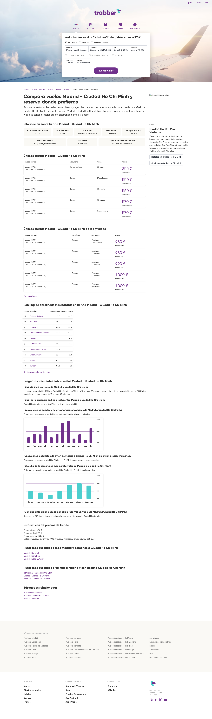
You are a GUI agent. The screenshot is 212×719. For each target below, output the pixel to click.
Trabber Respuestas (76, 694)
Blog (68, 690)
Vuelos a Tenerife (73, 646)
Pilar (151, 653)
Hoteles (27, 694)
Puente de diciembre (158, 657)
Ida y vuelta (72, 42)
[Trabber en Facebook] (156, 701)
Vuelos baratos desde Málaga (120, 649)
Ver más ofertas (31, 296)
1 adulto (69, 62)
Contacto (112, 686)
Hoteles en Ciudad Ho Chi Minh (166, 157)
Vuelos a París (72, 642)
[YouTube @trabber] (165, 701)
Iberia (32, 360)
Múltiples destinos (101, 42)
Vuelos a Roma (72, 653)
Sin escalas (119, 55)
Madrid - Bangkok (31, 553)
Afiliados (111, 690)
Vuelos (27, 686)
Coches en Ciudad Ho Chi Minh (166, 163)
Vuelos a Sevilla (31, 649)
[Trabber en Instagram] (151, 701)
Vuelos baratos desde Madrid (120, 638)
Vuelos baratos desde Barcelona (121, 642)
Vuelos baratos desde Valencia (121, 657)
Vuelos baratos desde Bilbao (120, 646)
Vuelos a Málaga (31, 653)
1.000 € (121, 274)
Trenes (27, 702)
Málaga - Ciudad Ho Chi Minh (36, 576)
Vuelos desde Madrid (33, 592)
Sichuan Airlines (36, 316)
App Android (72, 698)
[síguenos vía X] (160, 701)
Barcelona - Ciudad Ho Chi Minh (38, 573)
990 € (120, 263)
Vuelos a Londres (73, 638)
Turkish (33, 366)
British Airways (36, 355)
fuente (151, 125)
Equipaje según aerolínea (160, 642)
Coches (27, 698)
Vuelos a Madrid (31, 638)
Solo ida (85, 42)
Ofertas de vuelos (32, 690)
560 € (127, 190)
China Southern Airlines (39, 333)
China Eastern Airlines (38, 349)
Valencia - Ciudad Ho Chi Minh (37, 578)
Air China (33, 322)
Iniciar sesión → (203, 3)
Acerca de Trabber (75, 686)
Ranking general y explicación (37, 372)
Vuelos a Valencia (73, 657)
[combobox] (77, 48)
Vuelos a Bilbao (30, 657)
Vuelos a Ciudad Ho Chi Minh (36, 595)
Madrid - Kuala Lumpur (33, 559)
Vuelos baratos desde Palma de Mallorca (125, 653)
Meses (152, 646)
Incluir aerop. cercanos (76, 55)
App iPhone (71, 702)
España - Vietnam (31, 598)
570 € (127, 201)
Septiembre (154, 649)
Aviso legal (153, 695)
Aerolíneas (154, 638)
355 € (127, 168)
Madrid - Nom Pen (32, 556)
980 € (120, 241)
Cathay (33, 338)
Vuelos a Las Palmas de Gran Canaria (82, 649)
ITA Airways (34, 327)
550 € (127, 179)
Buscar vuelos (106, 70)
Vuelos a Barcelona (32, 642)
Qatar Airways (35, 344)
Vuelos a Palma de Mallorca (36, 646)
